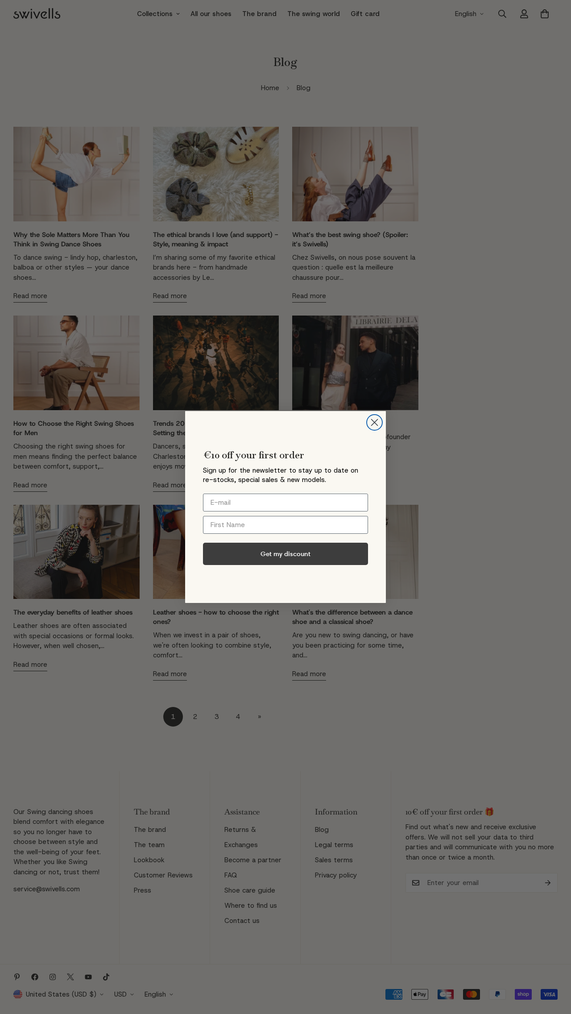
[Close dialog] (374, 422)
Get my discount (285, 553)
